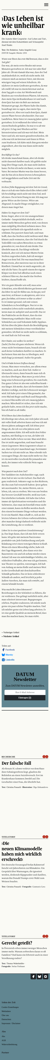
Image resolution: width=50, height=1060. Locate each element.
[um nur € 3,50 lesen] (45, 756)
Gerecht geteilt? (17, 942)
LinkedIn (10, 660)
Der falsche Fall (16, 763)
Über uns (5, 1015)
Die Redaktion (12, 50)
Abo (3, 1036)
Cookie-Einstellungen (10, 1007)
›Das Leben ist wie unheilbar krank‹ (23, 25)
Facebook (10, 650)
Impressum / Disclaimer (11, 1023)
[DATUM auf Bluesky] (39, 976)
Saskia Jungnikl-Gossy (28, 50)
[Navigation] (46, 5)
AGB (4, 1040)
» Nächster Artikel (10, 636)
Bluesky (9, 655)
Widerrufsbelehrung (9, 1044)
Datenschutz (6, 1019)
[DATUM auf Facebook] (33, 976)
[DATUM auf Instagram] (45, 976)
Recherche (8, 757)
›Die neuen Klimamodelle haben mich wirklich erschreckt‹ (22, 851)
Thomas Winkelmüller (15, 963)
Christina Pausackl (14, 787)
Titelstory (8, 837)
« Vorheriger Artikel (10, 632)
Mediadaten (6, 1011)
